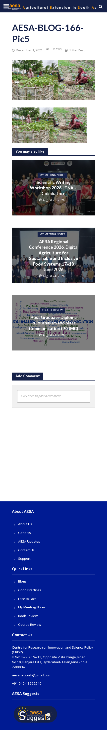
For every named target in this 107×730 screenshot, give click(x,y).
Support (24, 558)
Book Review (28, 616)
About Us (25, 524)
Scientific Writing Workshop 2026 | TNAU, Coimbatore (53, 188)
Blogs (22, 581)
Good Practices (29, 590)
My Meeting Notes (52, 175)
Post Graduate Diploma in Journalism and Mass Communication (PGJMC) (53, 323)
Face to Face (27, 598)
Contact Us (26, 550)
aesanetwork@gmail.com (32, 675)
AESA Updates (29, 541)
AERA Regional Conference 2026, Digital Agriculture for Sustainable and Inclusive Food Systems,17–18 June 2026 (53, 255)
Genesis (24, 532)
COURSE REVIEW (52, 310)
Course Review (29, 624)
